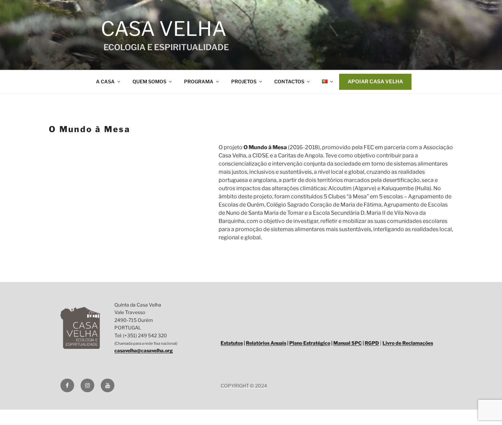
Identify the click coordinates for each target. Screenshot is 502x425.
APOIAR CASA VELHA (375, 82)
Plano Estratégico (309, 343)
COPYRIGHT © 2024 (244, 385)
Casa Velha (161, 29)
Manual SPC (347, 343)
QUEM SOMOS (149, 81)
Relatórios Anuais (266, 343)
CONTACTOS (289, 81)
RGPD (372, 343)
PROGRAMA (198, 81)
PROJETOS (243, 81)
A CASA (105, 81)
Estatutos (232, 343)
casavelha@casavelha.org (143, 350)
